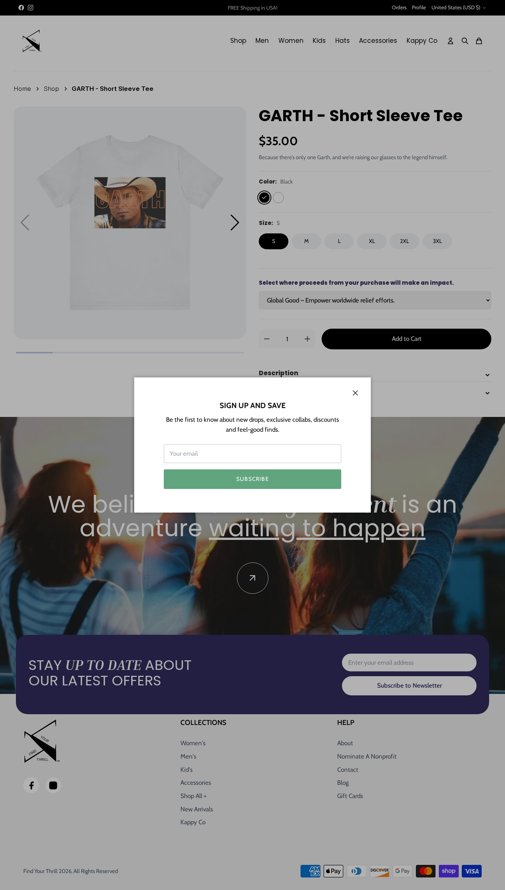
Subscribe (252, 479)
